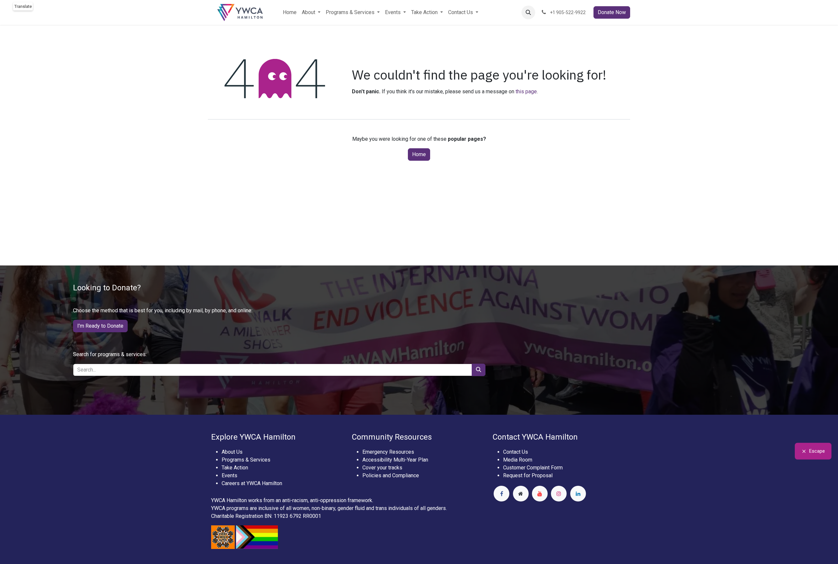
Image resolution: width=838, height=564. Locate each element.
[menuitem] (289, 12)
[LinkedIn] (578, 493)
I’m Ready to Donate (100, 326)
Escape (817, 451)
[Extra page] (521, 493)
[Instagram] (559, 493)
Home (419, 154)
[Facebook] (501, 493)
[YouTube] (540, 493)
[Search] (478, 370)
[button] (528, 12)
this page (526, 91)
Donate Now (612, 12)
